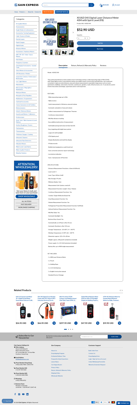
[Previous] (73, 32)
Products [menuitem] (22, 12)
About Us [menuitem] (30, 12)
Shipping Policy (55, 373)
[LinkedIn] (27, 394)
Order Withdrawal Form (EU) (97, 362)
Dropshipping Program (57, 353)
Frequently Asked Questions (59, 359)
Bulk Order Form (93, 350)
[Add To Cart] (32, 323)
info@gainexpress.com (22, 359)
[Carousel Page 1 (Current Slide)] (65, 329)
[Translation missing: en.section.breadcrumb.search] (91, 5)
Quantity (79, 35)
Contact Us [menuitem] (38, 12)
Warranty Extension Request (97, 364)
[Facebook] (15, 394)
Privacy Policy (55, 367)
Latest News (55, 362)
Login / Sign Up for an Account (97, 359)
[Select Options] (76, 323)
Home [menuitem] (16, 12)
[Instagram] (19, 394)
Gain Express (22, 402)
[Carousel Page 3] (70, 329)
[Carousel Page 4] (72, 329)
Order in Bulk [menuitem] (48, 12)
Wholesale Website (57, 376)
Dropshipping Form (94, 356)
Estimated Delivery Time (58, 356)
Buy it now (100, 49)
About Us (54, 350)
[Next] (43, 32)
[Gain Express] (26, 5)
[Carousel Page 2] (68, 329)
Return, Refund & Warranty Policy (61, 370)
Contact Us (92, 353)
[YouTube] (23, 394)
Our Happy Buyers (56, 364)
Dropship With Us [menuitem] (62, 12)
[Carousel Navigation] (121, 290)
